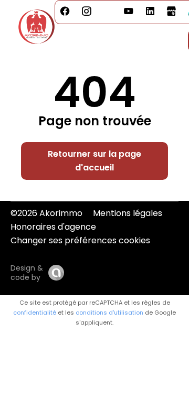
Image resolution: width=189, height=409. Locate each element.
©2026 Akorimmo (46, 213)
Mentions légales (127, 213)
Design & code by (26, 272)
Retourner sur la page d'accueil (94, 161)
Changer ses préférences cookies (80, 240)
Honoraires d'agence (53, 227)
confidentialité (34, 312)
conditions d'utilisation (109, 312)
